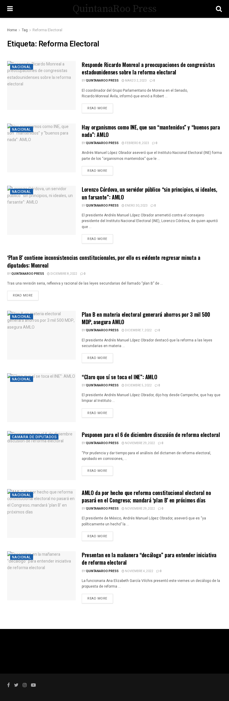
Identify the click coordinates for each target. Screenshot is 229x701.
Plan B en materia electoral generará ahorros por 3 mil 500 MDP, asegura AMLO (146, 318)
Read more (97, 108)
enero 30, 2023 (136, 206)
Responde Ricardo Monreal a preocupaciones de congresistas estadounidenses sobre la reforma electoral (148, 68)
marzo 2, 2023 (135, 81)
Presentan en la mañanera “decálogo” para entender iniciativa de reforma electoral (149, 558)
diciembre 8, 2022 (63, 274)
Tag (25, 30)
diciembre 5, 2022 (138, 385)
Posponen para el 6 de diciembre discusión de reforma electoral (151, 434)
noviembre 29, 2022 (139, 443)
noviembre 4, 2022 (138, 571)
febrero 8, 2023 (136, 143)
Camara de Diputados (34, 437)
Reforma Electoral (47, 30)
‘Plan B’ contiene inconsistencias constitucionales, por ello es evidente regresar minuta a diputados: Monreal (103, 261)
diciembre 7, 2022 (138, 330)
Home (12, 30)
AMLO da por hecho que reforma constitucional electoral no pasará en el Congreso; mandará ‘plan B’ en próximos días (146, 496)
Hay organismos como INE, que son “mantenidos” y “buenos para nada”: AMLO (151, 130)
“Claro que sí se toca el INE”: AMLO (119, 377)
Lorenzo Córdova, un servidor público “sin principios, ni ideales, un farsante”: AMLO (149, 193)
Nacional (21, 67)
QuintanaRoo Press (114, 9)
